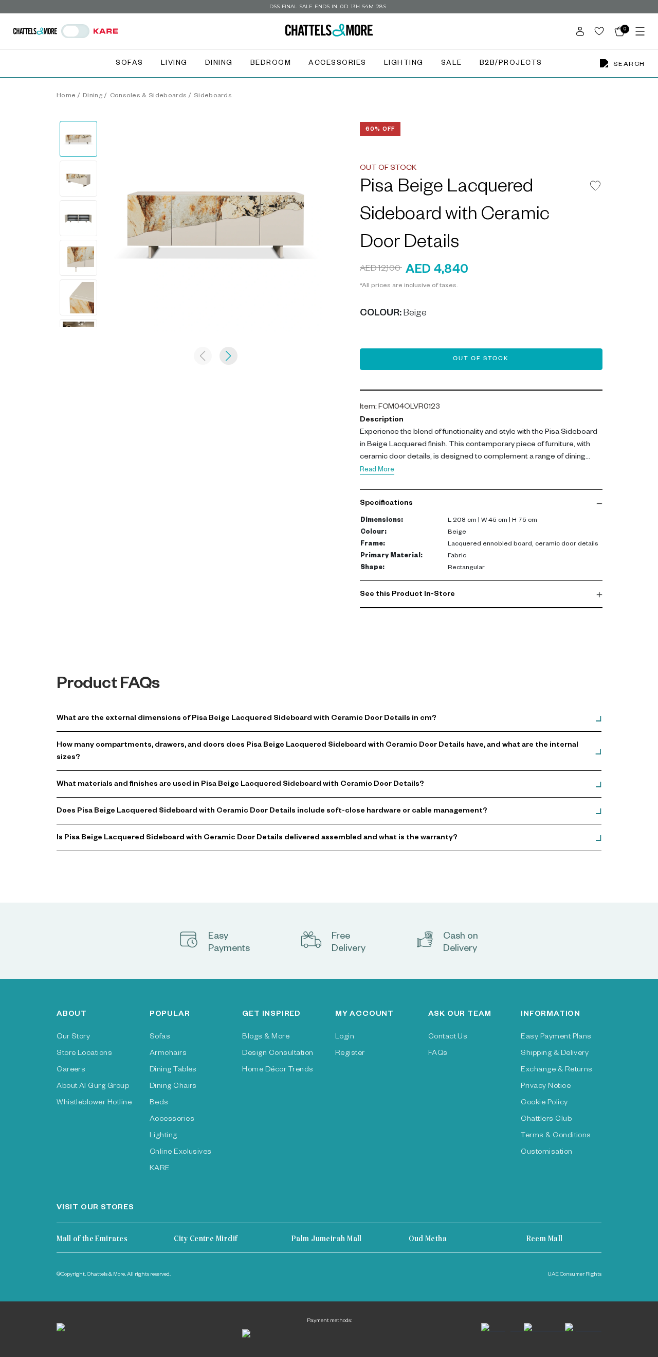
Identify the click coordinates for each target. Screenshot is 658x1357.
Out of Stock (481, 359)
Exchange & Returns (557, 1070)
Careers (71, 1070)
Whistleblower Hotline (94, 1103)
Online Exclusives (181, 1153)
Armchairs (168, 1054)
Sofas (129, 64)
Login (344, 1037)
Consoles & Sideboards (148, 96)
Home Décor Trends (277, 1070)
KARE (160, 1169)
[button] (481, 504)
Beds (159, 1103)
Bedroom (270, 64)
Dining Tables (173, 1070)
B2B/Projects (511, 64)
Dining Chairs (173, 1087)
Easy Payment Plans (556, 1037)
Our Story (73, 1037)
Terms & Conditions (556, 1136)
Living (174, 64)
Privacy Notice (546, 1087)
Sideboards (213, 96)
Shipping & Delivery (555, 1054)
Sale (451, 64)
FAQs (438, 1054)
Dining (219, 64)
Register (350, 1054)
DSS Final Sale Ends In (303, 6)
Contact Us (448, 1037)
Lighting (404, 64)
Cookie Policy (544, 1103)
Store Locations (84, 1054)
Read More (377, 470)
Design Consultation (277, 1054)
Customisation (546, 1153)
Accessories (337, 64)
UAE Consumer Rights (574, 1275)
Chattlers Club (546, 1120)
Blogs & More (265, 1037)
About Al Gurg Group (93, 1087)
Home (66, 96)
